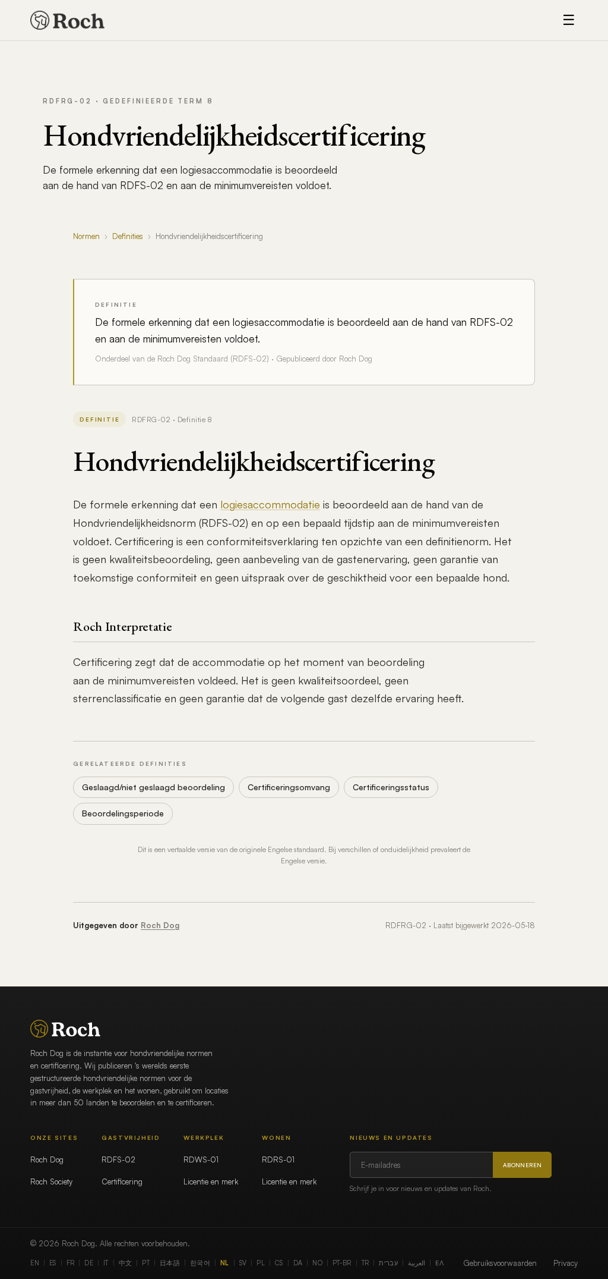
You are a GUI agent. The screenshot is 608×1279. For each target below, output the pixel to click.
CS (279, 1263)
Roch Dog (160, 925)
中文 (125, 1263)
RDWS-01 (200, 1159)
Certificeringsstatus (391, 787)
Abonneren (522, 1164)
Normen (86, 236)
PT (146, 1263)
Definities (127, 236)
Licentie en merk (210, 1181)
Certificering (122, 1181)
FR (70, 1263)
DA (298, 1263)
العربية (416, 1263)
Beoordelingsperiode (123, 813)
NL (224, 1263)
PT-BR (342, 1263)
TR (365, 1263)
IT (106, 1263)
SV (243, 1263)
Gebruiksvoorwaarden (500, 1263)
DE (88, 1263)
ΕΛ (439, 1263)
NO (317, 1263)
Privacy (565, 1263)
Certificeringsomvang (289, 787)
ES (52, 1263)
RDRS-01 (278, 1159)
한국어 (200, 1263)
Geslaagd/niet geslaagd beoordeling (153, 787)
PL (260, 1263)
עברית (388, 1263)
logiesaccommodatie (270, 504)
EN (34, 1263)
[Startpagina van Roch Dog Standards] (67, 20)
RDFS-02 (118, 1159)
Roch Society (51, 1181)
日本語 (170, 1263)
